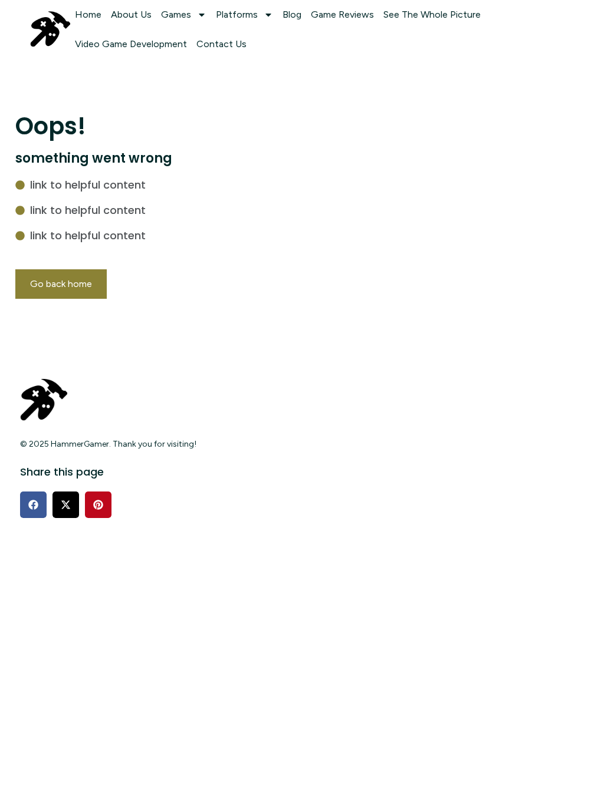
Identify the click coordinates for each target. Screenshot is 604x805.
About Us (131, 14)
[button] (33, 504)
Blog (292, 14)
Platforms (237, 14)
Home (88, 14)
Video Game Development (131, 44)
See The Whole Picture (432, 14)
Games (176, 14)
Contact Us (221, 44)
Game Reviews (342, 14)
